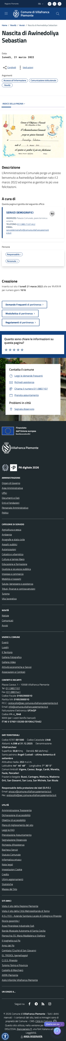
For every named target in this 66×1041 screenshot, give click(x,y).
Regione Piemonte (12, 3)
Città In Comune (43, 1021)
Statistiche (7, 884)
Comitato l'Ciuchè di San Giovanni (19, 950)
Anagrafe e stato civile (13, 539)
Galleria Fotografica (11, 657)
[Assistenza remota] (55, 1021)
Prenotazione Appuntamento (16, 835)
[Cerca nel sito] (57, 13)
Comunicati (7, 620)
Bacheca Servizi (10, 850)
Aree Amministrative (12, 488)
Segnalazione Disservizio (14, 840)
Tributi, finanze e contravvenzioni (18, 589)
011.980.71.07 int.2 (26, 224)
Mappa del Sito (9, 889)
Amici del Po (8, 945)
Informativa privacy (11, 859)
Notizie (5, 615)
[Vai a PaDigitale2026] (20, 467)
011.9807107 (13, 688)
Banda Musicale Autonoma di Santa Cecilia (23, 931)
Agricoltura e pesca (11, 529)
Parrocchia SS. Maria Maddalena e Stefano (23, 935)
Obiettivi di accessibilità (13, 820)
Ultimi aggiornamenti (12, 879)
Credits (5, 874)
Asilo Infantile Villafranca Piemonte (20, 980)
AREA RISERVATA (33, 1036)
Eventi (5, 642)
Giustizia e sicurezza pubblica (16, 569)
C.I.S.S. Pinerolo (9, 960)
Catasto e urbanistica (12, 554)
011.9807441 (13, 692)
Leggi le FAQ (8, 830)
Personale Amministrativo (15, 508)
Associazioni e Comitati (13, 672)
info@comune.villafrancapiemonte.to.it (28, 707)
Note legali (7, 864)
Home (4, 25)
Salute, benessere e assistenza (17, 584)
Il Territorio (7, 652)
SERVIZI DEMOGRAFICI (19, 212)
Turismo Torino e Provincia (15, 965)
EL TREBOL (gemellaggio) (15, 955)
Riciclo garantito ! (10, 921)
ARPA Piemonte (10, 975)
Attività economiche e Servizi (16, 667)
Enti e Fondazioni (10, 503)
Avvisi (22, 25)
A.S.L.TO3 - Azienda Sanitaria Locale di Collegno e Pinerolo (31, 916)
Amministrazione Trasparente (17, 810)
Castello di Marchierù (12, 970)
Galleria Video (9, 662)
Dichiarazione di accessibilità (16, 815)
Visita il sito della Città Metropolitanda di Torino (26, 911)
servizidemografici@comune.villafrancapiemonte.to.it (27, 231)
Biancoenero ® (24, 1029)
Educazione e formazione (14, 564)
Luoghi (5, 647)
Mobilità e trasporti (11, 579)
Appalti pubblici (9, 544)
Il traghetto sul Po (11, 940)
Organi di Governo (11, 483)
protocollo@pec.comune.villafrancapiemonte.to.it (33, 703)
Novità (13, 25)
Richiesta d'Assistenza (13, 845)
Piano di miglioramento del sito (17, 825)
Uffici (4, 493)
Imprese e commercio (12, 574)
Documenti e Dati (10, 498)
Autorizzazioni (9, 549)
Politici (5, 512)
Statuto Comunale (11, 854)
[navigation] (6, 13)
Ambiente (7, 534)
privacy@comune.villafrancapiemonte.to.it (30, 791)
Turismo (6, 594)
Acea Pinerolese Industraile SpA (18, 926)
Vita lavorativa (9, 598)
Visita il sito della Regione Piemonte (20, 906)
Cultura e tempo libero (13, 559)
